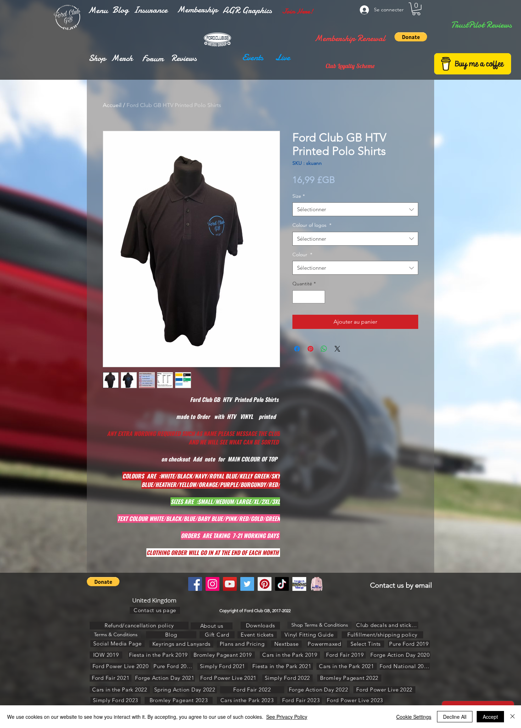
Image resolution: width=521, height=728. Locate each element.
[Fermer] (512, 716)
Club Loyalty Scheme (350, 65)
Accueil (112, 105)
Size (298, 196)
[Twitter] (247, 584)
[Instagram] (212, 584)
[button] (98, 10)
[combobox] (355, 209)
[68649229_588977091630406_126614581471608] (317, 584)
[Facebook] (195, 584)
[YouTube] (230, 584)
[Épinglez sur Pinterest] (310, 349)
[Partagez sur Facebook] (297, 349)
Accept (490, 716)
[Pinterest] (264, 584)
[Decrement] (297, 297)
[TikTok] (282, 584)
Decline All (454, 716)
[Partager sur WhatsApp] (324, 349)
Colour (302, 254)
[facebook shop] (299, 584)
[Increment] (319, 297)
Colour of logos (311, 225)
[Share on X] (337, 349)
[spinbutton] (308, 297)
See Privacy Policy (286, 716)
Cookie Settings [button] (413, 716)
